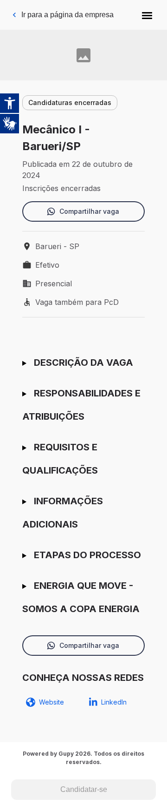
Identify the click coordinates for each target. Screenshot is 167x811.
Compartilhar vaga (89, 211)
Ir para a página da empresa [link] (67, 15)
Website (51, 702)
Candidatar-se (83, 789)
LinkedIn (114, 702)
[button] (147, 15)
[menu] (147, 15)
